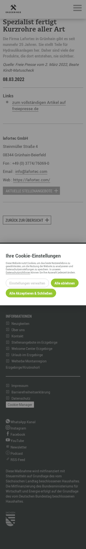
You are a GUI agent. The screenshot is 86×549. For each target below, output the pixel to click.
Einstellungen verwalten (27, 283)
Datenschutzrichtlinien (18, 272)
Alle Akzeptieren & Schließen (30, 293)
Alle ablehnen (64, 283)
